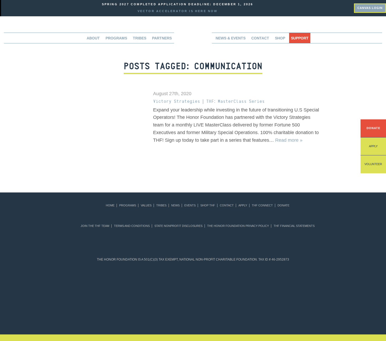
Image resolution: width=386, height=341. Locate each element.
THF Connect (262, 205)
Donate (373, 128)
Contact (260, 38)
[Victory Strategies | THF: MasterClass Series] (103, 129)
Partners (162, 38)
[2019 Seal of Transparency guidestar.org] (104, 280)
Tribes (139, 38)
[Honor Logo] (193, 39)
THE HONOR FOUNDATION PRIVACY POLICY (238, 226)
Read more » (288, 140)
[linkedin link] (334, 7)
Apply (373, 146)
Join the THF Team (95, 226)
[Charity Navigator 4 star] (180, 280)
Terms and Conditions (132, 226)
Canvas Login (370, 7)
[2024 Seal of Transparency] (256, 280)
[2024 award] (281, 311)
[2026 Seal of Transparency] (307, 280)
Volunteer (373, 164)
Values (146, 205)
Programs (127, 205)
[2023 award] (237, 311)
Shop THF (207, 205)
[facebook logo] (342, 7)
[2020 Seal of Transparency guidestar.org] (129, 280)
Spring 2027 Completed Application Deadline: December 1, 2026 (177, 4)
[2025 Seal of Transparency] (282, 280)
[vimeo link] (326, 7)
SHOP (280, 38)
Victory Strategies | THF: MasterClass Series (209, 101)
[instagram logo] (350, 7)
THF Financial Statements (294, 226)
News (175, 205)
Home (110, 205)
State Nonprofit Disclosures (178, 226)
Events (190, 205)
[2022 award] (193, 311)
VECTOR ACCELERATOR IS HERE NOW (178, 11)
